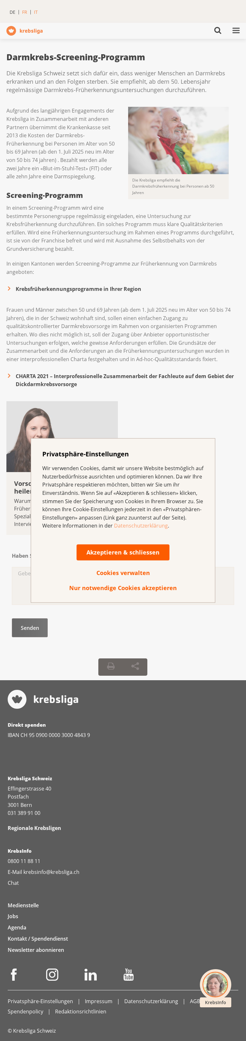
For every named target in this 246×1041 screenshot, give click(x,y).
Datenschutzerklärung (141, 525)
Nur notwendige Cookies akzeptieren (123, 588)
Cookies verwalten (123, 573)
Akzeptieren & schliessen (123, 552)
